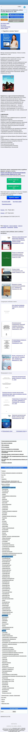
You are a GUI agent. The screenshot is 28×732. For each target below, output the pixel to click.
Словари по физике (6, 462)
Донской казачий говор (7, 598)
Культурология (5, 548)
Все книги (3, 697)
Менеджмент (5, 617)
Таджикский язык (6, 613)
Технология (5, 506)
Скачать (4, 14)
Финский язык (5, 603)
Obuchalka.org (7, 728)
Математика (5, 489)
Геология (4, 657)
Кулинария (4, 691)
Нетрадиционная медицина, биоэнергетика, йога (14, 676)
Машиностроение (6, 662)
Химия (3, 497)
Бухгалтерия (5, 623)
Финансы (4, 622)
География (5, 541)
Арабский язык (5, 581)
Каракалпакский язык (7, 612)
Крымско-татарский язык (8, 578)
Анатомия (4, 512)
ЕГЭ (2, 477)
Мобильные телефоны (7, 647)
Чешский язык (5, 593)
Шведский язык (6, 595)
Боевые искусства (6, 693)
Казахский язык (6, 585)
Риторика (4, 517)
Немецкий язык (6, 563)
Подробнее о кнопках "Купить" (11, 31)
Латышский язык (6, 588)
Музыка (4, 533)
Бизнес (4, 625)
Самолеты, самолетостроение (9, 644)
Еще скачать (4, 17)
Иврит (3, 600)
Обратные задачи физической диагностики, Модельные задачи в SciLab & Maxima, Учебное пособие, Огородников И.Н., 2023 (19, 240)
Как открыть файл (5, 23)
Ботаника (4, 514)
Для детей (4, 502)
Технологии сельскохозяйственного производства (14, 655)
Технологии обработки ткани (9, 650)
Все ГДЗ (3, 475)
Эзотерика (4, 632)
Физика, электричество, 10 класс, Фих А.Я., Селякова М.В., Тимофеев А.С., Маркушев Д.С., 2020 (18, 358)
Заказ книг (4, 659)
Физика (4, 494)
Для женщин (5, 664)
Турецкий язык (5, 583)
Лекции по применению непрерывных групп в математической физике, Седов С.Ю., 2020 (18, 255)
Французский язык (6, 560)
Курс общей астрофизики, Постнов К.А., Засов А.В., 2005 (18, 307)
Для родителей (6, 549)
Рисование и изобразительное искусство (12, 553)
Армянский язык (6, 571)
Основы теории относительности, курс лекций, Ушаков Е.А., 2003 (18, 271)
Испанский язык (6, 561)
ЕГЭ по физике (5, 447)
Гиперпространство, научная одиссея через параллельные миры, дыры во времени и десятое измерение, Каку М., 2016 (14, 394)
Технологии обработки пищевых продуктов (12, 652)
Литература (5, 492)
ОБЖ (3, 519)
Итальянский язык (6, 565)
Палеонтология (6, 539)
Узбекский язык (6, 575)
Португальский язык (7, 592)
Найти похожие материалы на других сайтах (16, 20)
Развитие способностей (8, 667)
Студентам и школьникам (8, 546)
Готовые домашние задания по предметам (11, 473)
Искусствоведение (6, 504)
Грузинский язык (6, 607)
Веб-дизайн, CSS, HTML (8, 681)
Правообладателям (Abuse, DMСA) (5, 27)
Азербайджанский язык (8, 580)
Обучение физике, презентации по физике (12, 454)
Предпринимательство (7, 627)
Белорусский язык (6, 570)
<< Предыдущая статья (6, 431)
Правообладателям (6, 204)
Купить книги (14, 197)
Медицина (4, 672)
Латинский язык (6, 566)
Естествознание (6, 543)
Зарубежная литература (8, 544)
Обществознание (6, 538)
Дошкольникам (6, 485)
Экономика (5, 620)
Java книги (4, 661)
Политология (5, 501)
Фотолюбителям (6, 634)
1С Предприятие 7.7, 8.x (8, 679)
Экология (4, 534)
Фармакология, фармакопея (9, 639)
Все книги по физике (6, 443)
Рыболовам (5, 684)
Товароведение (6, 629)
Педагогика (5, 509)
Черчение (4, 522)
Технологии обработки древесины (10, 654)
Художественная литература (9, 516)
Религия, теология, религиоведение (11, 536)
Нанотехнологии (6, 640)
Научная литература (7, 551)
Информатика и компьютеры (9, 496)
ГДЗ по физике (5, 445)
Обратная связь (5, 703)
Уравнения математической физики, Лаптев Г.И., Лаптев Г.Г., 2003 (19, 378)
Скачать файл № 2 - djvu (14, 187)
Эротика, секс (5, 686)
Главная (3, 471)
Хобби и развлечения (7, 635)
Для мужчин (5, 682)
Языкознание (5, 605)
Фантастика (5, 677)
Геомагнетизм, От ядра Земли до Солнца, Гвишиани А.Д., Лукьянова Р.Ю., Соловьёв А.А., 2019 (19, 401)
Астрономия (5, 529)
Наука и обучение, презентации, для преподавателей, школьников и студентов (11, 481)
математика (10, 227)
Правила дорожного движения (9, 511)
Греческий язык (6, 586)
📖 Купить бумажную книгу (16, 14)
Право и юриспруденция (8, 528)
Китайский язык (6, 602)
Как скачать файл (6, 201)
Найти (2, 701)
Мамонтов (5, 225)
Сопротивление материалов (8, 441)
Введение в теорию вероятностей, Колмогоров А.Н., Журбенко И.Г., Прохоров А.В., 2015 (18, 287)
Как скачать (3, 25)
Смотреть (4, 19)
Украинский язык (6, 568)
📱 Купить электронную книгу (16, 17)
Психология (5, 524)
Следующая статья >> (21, 431)
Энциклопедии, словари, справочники (10, 695)
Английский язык (6, 558)
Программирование (7, 671)
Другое (3, 699)
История (4, 521)
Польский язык (5, 590)
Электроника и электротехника (9, 637)
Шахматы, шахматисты (7, 669)
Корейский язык (6, 576)
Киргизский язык (6, 608)
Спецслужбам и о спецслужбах (9, 674)
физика (16, 227)
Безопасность (5, 689)
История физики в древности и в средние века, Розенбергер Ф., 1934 (19, 341)
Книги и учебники (5, 484)
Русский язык (5, 490)
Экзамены (3, 479)
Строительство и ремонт (8, 649)
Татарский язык (6, 573)
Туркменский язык (6, 610)
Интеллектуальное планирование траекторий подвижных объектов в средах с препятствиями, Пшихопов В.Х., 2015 (18, 326)
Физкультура (5, 531)
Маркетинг (4, 618)
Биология (4, 499)
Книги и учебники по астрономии (10, 449)
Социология (5, 507)
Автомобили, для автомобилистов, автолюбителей (14, 642)
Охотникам (5, 645)
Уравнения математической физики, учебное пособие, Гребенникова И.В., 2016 (19, 417)
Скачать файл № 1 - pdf (14, 180)
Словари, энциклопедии (8, 687)
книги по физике (13, 225)
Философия (5, 526)
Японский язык (6, 597)
